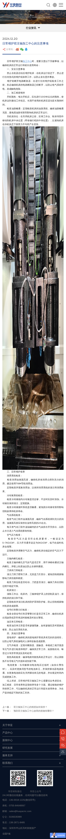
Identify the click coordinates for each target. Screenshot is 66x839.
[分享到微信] (22, 49)
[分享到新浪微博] (17, 49)
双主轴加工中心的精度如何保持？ (30, 707)
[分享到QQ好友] (26, 49)
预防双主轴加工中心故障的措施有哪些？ (34, 711)
